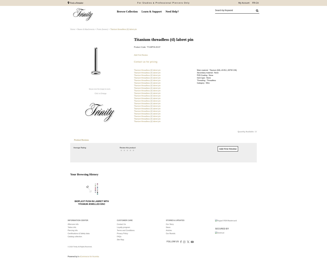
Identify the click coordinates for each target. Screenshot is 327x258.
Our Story (170, 224)
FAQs (119, 236)
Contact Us (121, 224)
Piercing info (73, 230)
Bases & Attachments (86, 29)
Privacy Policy (122, 233)
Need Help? (172, 11)
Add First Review (141, 55)
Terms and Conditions (126, 230)
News (168, 227)
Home (72, 29)
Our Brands (170, 233)
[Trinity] (83, 15)
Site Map (120, 240)
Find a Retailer (76, 3)
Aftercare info (73, 224)
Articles (169, 230)
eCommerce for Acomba (89, 256)
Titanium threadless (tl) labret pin (147, 70)
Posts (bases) (102, 29)
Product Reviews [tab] (81, 140)
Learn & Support (152, 11)
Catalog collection (75, 236)
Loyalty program (123, 227)
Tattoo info (72, 227)
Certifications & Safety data (79, 233)
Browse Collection (127, 11)
